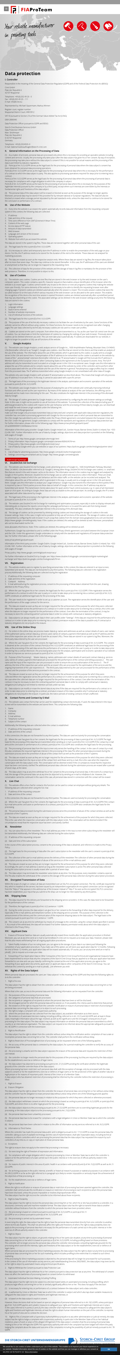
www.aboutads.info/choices (16, 527)
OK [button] (109, 1349)
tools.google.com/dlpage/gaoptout (19, 410)
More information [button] (31, 1352)
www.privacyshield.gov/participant (19, 540)
